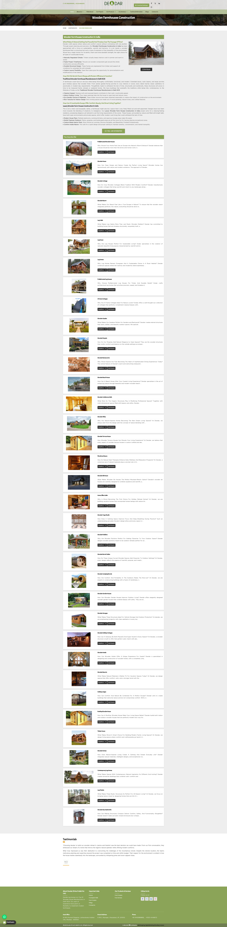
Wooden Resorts (102, 672)
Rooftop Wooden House (104, 711)
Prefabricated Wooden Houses (106, 142)
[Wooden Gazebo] (78, 325)
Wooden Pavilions (103, 535)
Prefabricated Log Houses (105, 279)
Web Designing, (141, 925)
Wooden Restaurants (104, 358)
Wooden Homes (102, 751)
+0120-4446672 (80, 3)
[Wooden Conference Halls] (78, 404)
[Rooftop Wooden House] (78, 718)
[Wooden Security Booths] (78, 816)
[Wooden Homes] (78, 757)
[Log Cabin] (78, 227)
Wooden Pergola (102, 338)
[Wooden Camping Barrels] (78, 580)
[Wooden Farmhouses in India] (146, 53)
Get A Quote (147, 69)
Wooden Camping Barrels (105, 574)
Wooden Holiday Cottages (105, 633)
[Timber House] (78, 738)
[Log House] (78, 246)
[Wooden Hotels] (78, 659)
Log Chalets (101, 790)
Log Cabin (100, 220)
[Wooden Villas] (78, 423)
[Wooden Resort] (78, 207)
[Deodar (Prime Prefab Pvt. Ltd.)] (113, 2)
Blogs (147, 12)
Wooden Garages (103, 613)
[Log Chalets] (78, 796)
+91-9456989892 (69, 3)
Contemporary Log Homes (105, 770)
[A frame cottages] (78, 305)
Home (72, 12)
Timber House (101, 731)
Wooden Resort (102, 201)
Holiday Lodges (102, 692)
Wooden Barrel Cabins (104, 554)
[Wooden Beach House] (78, 384)
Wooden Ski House (103, 476)
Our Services (122, 12)
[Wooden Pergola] (78, 345)
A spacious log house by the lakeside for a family (79, 847)
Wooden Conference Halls (105, 397)
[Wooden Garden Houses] (78, 600)
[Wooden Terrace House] (78, 443)
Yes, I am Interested (114, 131)
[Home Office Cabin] (78, 502)
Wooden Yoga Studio (104, 515)
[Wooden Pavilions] (78, 541)
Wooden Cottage (102, 181)
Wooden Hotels (102, 652)
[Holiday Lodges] (78, 698)
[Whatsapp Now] (4, 917)
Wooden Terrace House (104, 436)
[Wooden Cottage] (78, 187)
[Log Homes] (78, 266)
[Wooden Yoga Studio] (78, 521)
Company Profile (93, 898)
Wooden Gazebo (102, 318)
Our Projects (99, 12)
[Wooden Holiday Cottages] (78, 639)
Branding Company (159, 925)
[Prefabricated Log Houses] (78, 286)
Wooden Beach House (104, 377)
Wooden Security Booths (104, 810)
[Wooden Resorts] (78, 679)
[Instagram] (151, 7)
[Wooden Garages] (78, 620)
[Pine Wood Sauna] (78, 462)
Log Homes (101, 259)
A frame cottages (103, 299)
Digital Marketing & (150, 925)
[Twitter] (155, 3)
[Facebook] (151, 3)
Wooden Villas (102, 417)
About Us (79, 12)
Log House (100, 240)
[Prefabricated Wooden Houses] (78, 148)
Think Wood (89, 12)
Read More (101, 152)
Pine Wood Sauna (102, 456)
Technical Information (136, 12)
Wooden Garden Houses (104, 593)
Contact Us (155, 12)
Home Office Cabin (103, 495)
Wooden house (102, 161)
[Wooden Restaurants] (78, 364)
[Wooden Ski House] (78, 482)
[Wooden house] (78, 168)
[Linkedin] (159, 3)
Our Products (110, 12)
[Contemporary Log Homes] (78, 777)
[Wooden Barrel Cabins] (78, 561)
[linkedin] (151, 899)
